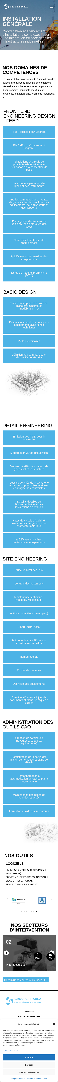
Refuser (29, 1065)
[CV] (50, 954)
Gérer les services (11, 1050)
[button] (54, 1024)
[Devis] (38, 954)
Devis (37, 958)
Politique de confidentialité (37, 1079)
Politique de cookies (17, 1079)
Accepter (29, 1057)
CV (50, 958)
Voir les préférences (29, 1072)
